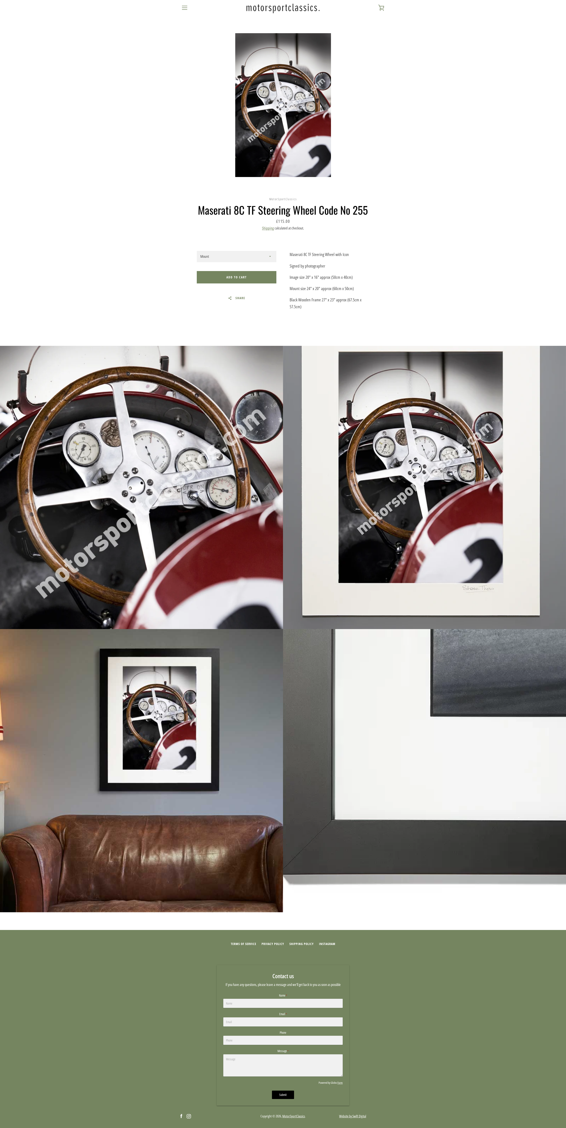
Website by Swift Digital (352, 1116)
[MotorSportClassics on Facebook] (181, 1116)
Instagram (327, 944)
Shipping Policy (301, 944)
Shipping (268, 228)
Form (340, 1083)
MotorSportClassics (293, 1116)
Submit (283, 1095)
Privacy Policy (273, 944)
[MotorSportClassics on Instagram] (189, 1116)
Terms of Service (243, 944)
